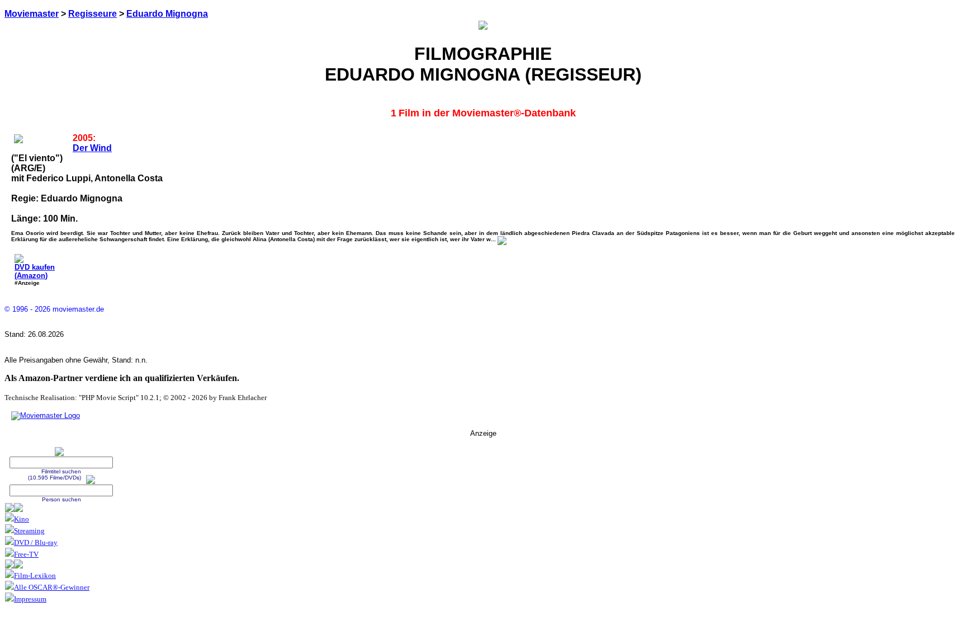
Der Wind (92, 148)
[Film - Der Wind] (502, 239)
